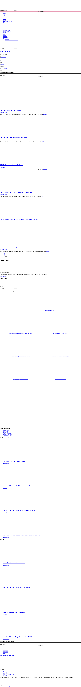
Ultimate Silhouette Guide (7, 435)
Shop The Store (40, 11)
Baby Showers (5, 650)
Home (4, 34)
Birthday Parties (5, 651)
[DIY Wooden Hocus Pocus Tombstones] (51, 377)
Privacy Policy (5, 37)
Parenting (4, 19)
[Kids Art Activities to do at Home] (40, 308)
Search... (1, 10)
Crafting (4, 15)
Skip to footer (5, 32)
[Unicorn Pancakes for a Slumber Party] (11, 400)
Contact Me (5, 36)
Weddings (4, 653)
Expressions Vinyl (6, 430)
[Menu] (0, 56)
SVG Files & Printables (7, 21)
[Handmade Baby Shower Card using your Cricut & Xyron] (51, 354)
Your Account (5, 675)
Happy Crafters (5, 431)
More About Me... (3, 276)
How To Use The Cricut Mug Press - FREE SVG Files (15, 247)
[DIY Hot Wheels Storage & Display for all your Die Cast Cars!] (11, 354)
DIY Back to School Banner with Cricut (11, 165)
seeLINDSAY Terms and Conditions (11, 40)
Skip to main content (6, 30)
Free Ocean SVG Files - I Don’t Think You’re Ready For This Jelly (19, 219)
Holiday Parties (5, 652)
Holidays (4, 16)
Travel (4, 22)
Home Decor (5, 17)
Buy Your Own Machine (7, 433)
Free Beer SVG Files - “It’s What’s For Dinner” (13, 137)
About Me (5, 13)
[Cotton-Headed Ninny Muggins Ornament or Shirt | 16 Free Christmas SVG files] (11, 331)
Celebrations (5, 14)
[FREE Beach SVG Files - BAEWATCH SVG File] (51, 331)
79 (4, 257)
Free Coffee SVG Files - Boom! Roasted (11, 110)
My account (7, 39)
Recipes (4, 20)
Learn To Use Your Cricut (7, 434)
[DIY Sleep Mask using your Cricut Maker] (51, 400)
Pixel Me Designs (7, 686)
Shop (3, 38)
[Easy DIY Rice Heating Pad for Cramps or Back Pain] (11, 377)
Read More (45, 114)
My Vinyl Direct (5, 432)
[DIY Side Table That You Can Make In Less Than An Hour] (31, 423)
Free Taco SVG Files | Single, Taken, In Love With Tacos (16, 192)
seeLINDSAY (5, 52)
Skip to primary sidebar (7, 31)
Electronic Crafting (3, 112)
